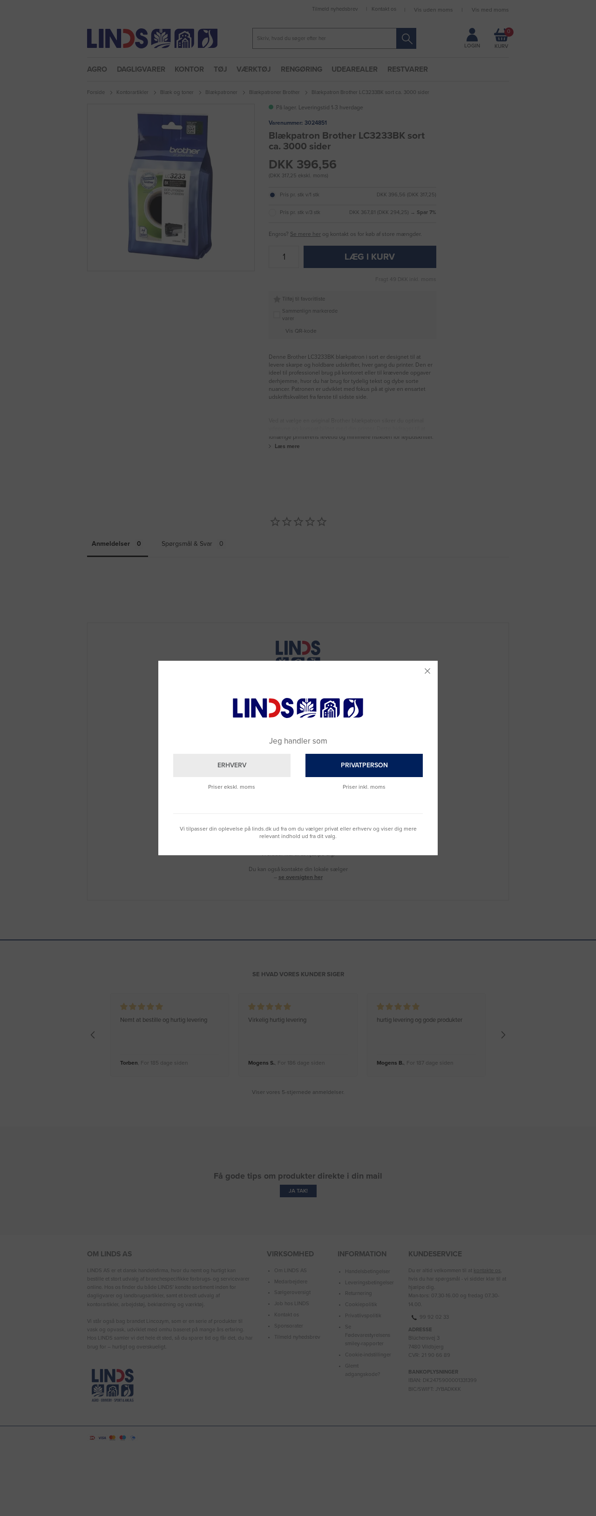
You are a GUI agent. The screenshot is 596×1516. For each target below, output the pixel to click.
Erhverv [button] (231, 765)
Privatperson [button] (364, 765)
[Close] (427, 671)
